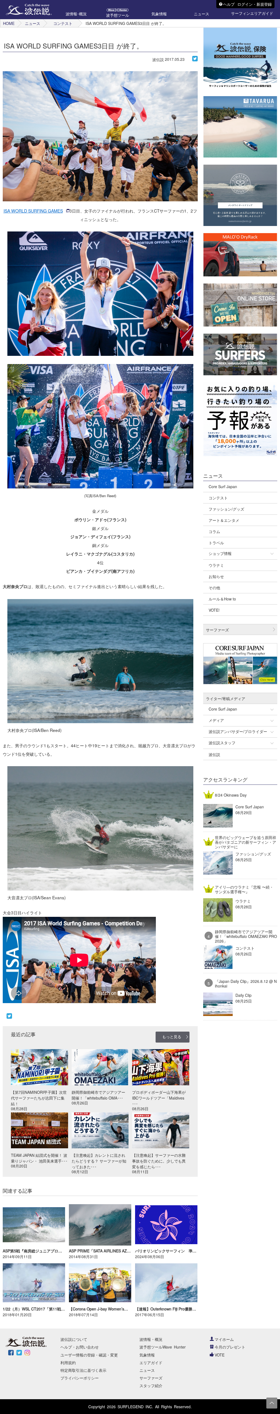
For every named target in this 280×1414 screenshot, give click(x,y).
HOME (8, 23)
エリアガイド (150, 1362)
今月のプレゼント (230, 1347)
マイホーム (224, 1339)
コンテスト (62, 23)
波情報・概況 (150, 1339)
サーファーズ (150, 1378)
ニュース (32, 23)
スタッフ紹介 (150, 1385)
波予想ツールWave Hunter (162, 1347)
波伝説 (158, 59)
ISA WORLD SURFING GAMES (33, 211)
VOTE (219, 1355)
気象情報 (147, 1355)
